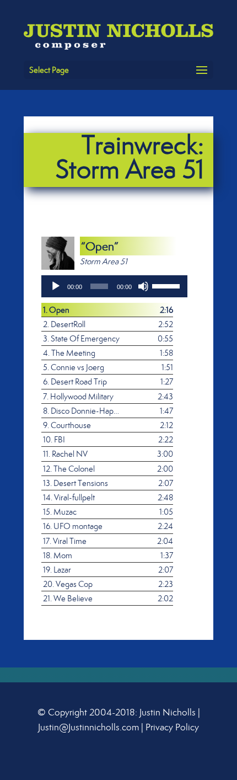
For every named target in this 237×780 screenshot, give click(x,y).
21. (68, 598)
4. (69, 353)
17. (65, 541)
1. (56, 309)
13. (75, 483)
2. (64, 324)
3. (81, 338)
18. (57, 555)
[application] (114, 286)
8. (82, 410)
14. (69, 497)
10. (54, 439)
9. (67, 425)
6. (75, 381)
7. (78, 396)
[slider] (167, 285)
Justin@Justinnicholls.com (88, 727)
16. (73, 526)
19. (57, 569)
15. (60, 511)
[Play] (55, 286)
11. (65, 453)
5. (73, 367)
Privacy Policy (172, 727)
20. (68, 584)
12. (69, 468)
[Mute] (143, 286)
